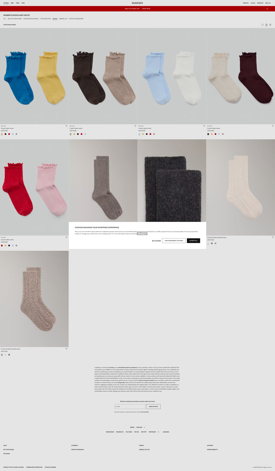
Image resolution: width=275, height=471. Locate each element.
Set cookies (156, 241)
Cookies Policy (142, 234)
